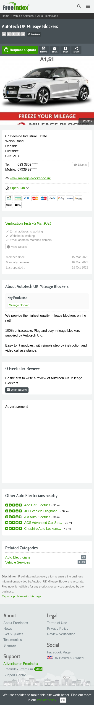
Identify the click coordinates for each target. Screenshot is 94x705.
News (7, 628)
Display (80, 165)
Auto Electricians (47, 16)
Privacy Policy (57, 628)
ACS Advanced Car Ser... (43, 523)
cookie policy (46, 700)
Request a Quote (19, 50)
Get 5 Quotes (13, 634)
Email (54, 49)
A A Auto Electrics (37, 517)
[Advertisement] (47, 445)
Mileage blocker (19, 305)
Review (43, 49)
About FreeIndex (15, 623)
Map (65, 49)
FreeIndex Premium (18, 669)
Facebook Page (58, 652)
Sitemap (9, 645)
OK (63, 700)
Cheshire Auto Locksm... (42, 528)
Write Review (16, 390)
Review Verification (61, 634)
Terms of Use (57, 623)
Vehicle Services (23, 16)
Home (5, 16)
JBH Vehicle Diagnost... (41, 511)
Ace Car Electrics (37, 505)
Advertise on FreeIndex (20, 664)
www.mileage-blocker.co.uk (30, 178)
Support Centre (14, 675)
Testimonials (12, 640)
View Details (17, 247)
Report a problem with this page (21, 596)
